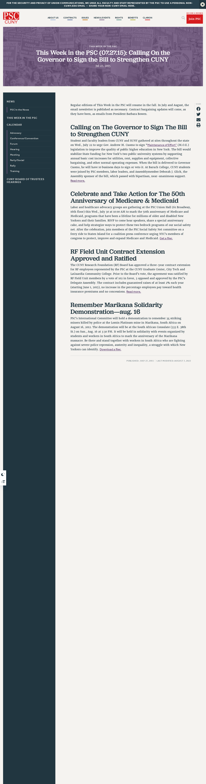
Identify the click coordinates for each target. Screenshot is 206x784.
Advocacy (15, 132)
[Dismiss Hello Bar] (202, 4)
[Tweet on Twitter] (198, 114)
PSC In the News (19, 109)
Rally (13, 165)
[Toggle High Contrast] (3, 474)
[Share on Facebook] (198, 109)
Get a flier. (166, 238)
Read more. (77, 180)
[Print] (198, 125)
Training (14, 171)
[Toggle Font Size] (3, 481)
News (11, 101)
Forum (14, 143)
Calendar (14, 124)
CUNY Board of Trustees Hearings (25, 181)
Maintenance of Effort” (162, 145)
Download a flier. (110, 349)
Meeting (15, 154)
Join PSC (195, 19)
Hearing (14, 149)
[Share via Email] (198, 120)
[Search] (183, 18)
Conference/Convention (24, 138)
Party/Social (17, 160)
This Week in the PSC (103, 46)
